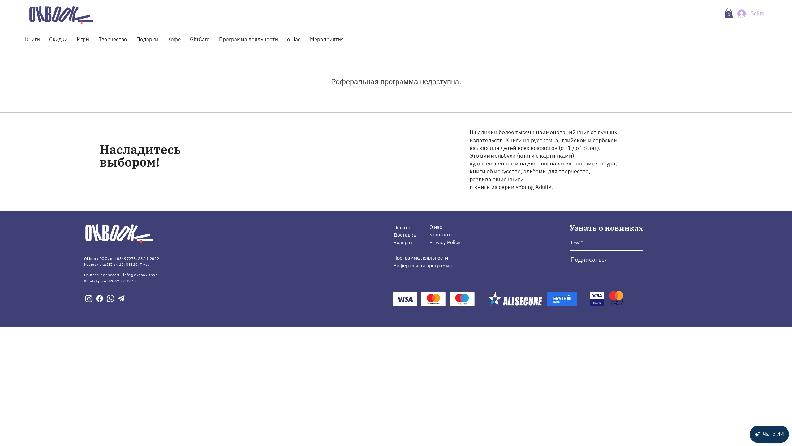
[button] (728, 13)
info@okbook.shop (140, 275)
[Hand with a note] (61, 14)
